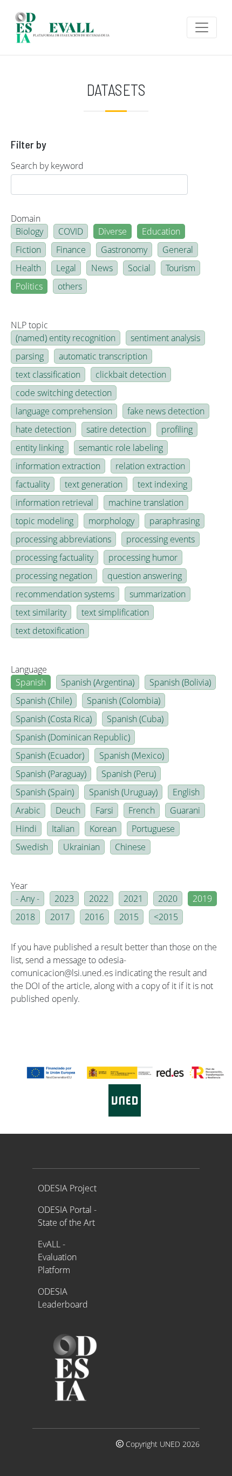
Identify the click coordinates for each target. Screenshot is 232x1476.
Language (29, 669)
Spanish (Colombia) (123, 701)
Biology (29, 231)
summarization (157, 594)
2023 (64, 899)
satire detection (116, 429)
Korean (103, 829)
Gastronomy (124, 250)
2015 (129, 917)
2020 (168, 899)
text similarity (41, 612)
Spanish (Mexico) (131, 755)
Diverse (112, 231)
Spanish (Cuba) (135, 719)
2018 (25, 917)
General (177, 250)
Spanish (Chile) (44, 701)
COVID (70, 231)
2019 (202, 899)
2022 (98, 899)
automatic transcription (103, 356)
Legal (66, 268)
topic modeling (44, 521)
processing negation (54, 576)
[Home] (67, 27)
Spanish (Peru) (128, 774)
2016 (94, 917)
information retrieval (54, 503)
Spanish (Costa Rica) (54, 719)
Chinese (130, 847)
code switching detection (64, 393)
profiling (177, 429)
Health (28, 268)
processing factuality (54, 557)
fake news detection (165, 411)
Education (161, 231)
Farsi (104, 810)
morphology (111, 521)
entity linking (40, 448)
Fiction (28, 250)
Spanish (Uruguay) (123, 792)
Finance (71, 250)
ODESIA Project (67, 1188)
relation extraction (150, 466)
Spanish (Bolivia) (180, 682)
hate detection (43, 429)
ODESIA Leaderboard (63, 1298)
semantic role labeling (121, 448)
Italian (63, 829)
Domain (25, 218)
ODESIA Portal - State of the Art (67, 1216)
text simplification (115, 612)
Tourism (180, 268)
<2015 (166, 917)
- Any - (27, 899)
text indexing (162, 484)
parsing (30, 356)
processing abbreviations (63, 539)
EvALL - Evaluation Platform (57, 1257)
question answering (144, 576)
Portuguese (153, 829)
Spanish (31, 682)
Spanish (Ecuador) (50, 755)
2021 (133, 899)
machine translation (145, 503)
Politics (29, 286)
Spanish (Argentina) (97, 682)
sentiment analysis (165, 338)
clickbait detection (130, 374)
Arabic (28, 810)
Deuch (68, 810)
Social (139, 268)
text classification (48, 374)
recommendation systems (65, 594)
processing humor (143, 557)
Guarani (185, 810)
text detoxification (50, 631)
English (186, 792)
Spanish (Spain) (45, 792)
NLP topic (29, 325)
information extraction (58, 466)
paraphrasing (174, 521)
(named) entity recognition (65, 338)
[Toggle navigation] (202, 27)
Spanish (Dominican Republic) (73, 737)
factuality (33, 484)
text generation (93, 484)
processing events (160, 539)
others (70, 286)
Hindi (26, 829)
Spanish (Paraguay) (51, 774)
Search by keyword (47, 166)
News (102, 268)
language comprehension (64, 411)
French (141, 810)
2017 (60, 917)
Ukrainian (81, 847)
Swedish (32, 847)
